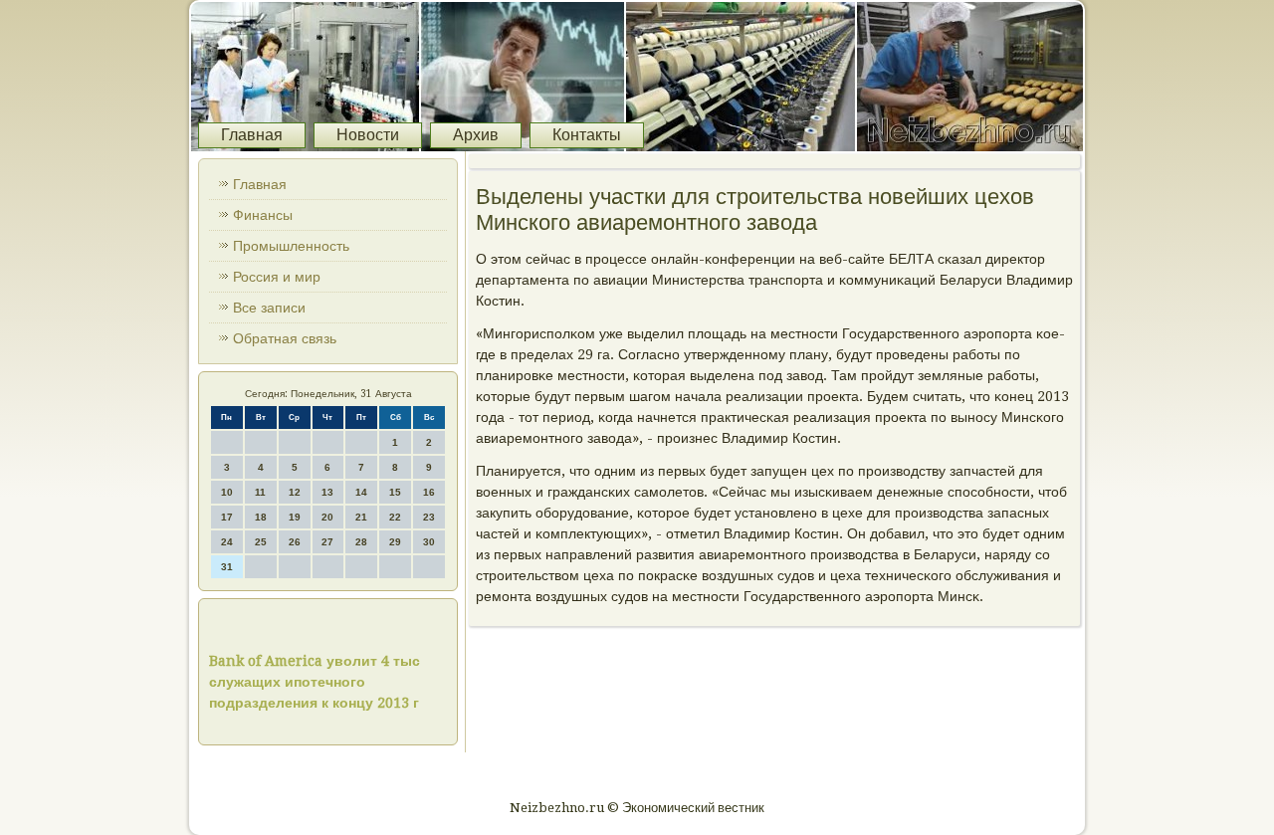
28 (361, 541)
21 (361, 517)
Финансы (263, 215)
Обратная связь (284, 338)
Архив (476, 134)
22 (395, 517)
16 (429, 492)
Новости (367, 134)
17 (227, 517)
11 (260, 492)
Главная (252, 134)
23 (429, 517)
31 (227, 566)
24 (227, 541)
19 (295, 517)
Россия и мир (276, 277)
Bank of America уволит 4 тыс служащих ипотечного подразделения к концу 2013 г (314, 682)
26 (295, 541)
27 (327, 541)
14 (361, 492)
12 (295, 492)
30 (429, 541)
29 (395, 541)
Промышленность (291, 246)
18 (261, 517)
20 (327, 517)
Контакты (586, 134)
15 (395, 492)
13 (327, 492)
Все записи (269, 307)
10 (227, 492)
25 (261, 541)
